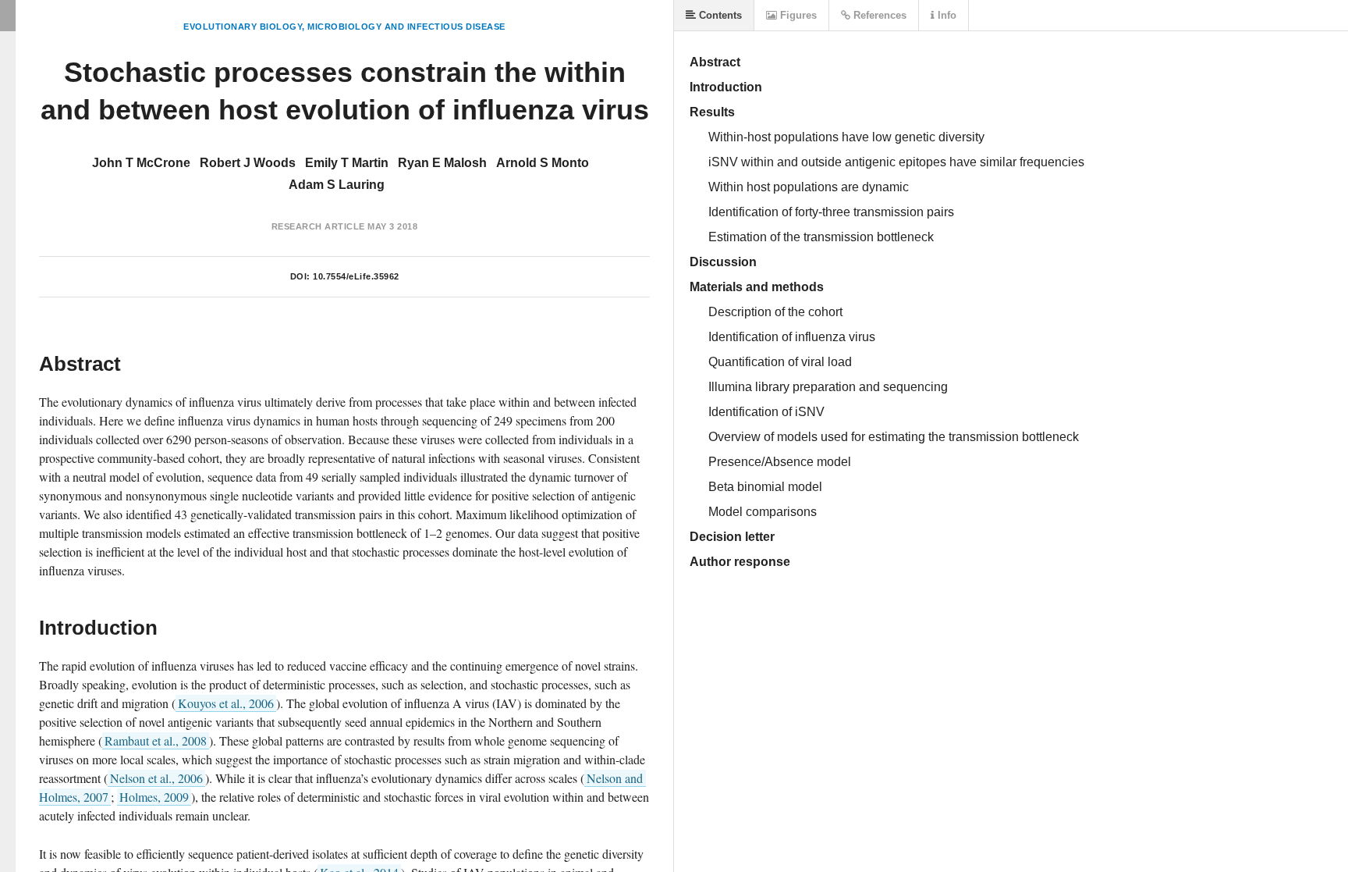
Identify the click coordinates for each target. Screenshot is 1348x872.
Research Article (318, 226)
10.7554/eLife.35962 (356, 276)
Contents (719, 15)
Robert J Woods (248, 162)
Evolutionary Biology (242, 26)
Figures (797, 15)
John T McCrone (141, 162)
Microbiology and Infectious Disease (406, 26)
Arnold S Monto (542, 162)
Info (945, 15)
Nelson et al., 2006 (156, 778)
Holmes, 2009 (154, 796)
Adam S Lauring (337, 184)
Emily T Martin (346, 162)
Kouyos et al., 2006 (226, 703)
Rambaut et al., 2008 (156, 740)
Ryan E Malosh (442, 162)
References (878, 15)
